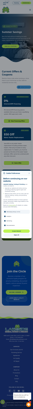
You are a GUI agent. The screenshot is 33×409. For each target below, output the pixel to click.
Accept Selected (16, 231)
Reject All (16, 235)
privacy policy (12, 205)
